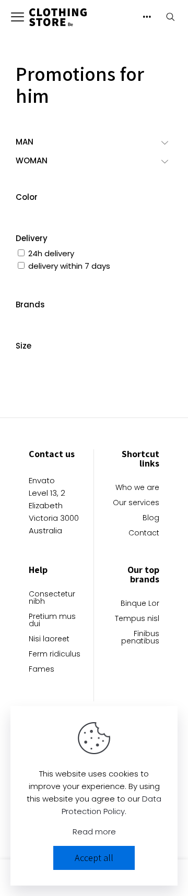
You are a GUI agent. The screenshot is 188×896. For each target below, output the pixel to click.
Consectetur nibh (52, 598)
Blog (151, 518)
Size (23, 345)
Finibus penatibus (140, 638)
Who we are (137, 488)
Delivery (32, 238)
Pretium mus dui (52, 621)
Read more (94, 831)
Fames (41, 669)
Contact (143, 533)
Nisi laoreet (49, 639)
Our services (136, 503)
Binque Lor (140, 604)
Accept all (94, 858)
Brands (30, 304)
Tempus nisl (137, 619)
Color (27, 197)
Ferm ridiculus (54, 654)
